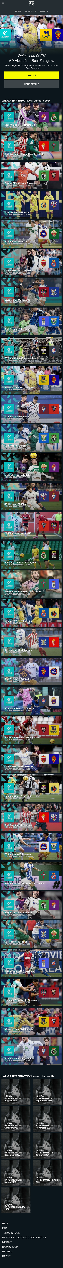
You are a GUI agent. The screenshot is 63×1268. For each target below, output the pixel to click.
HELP (5, 1223)
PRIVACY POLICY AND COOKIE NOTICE (24, 1237)
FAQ (4, 1228)
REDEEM (7, 1251)
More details (31, 84)
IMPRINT (7, 1242)
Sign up (31, 75)
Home (18, 11)
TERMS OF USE (11, 1232)
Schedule (30, 11)
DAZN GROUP (10, 1246)
